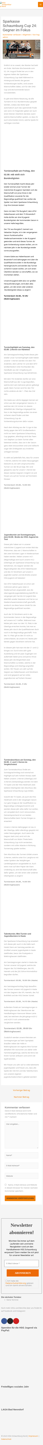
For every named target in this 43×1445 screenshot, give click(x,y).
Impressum (33, 1436)
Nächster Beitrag (21, 1097)
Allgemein (27, 34)
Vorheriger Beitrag (21, 1090)
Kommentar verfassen (12, 34)
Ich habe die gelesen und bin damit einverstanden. (19, 1283)
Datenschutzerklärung (15, 1283)
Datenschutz (6, 1439)
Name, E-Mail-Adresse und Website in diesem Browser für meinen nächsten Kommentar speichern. (21, 1188)
